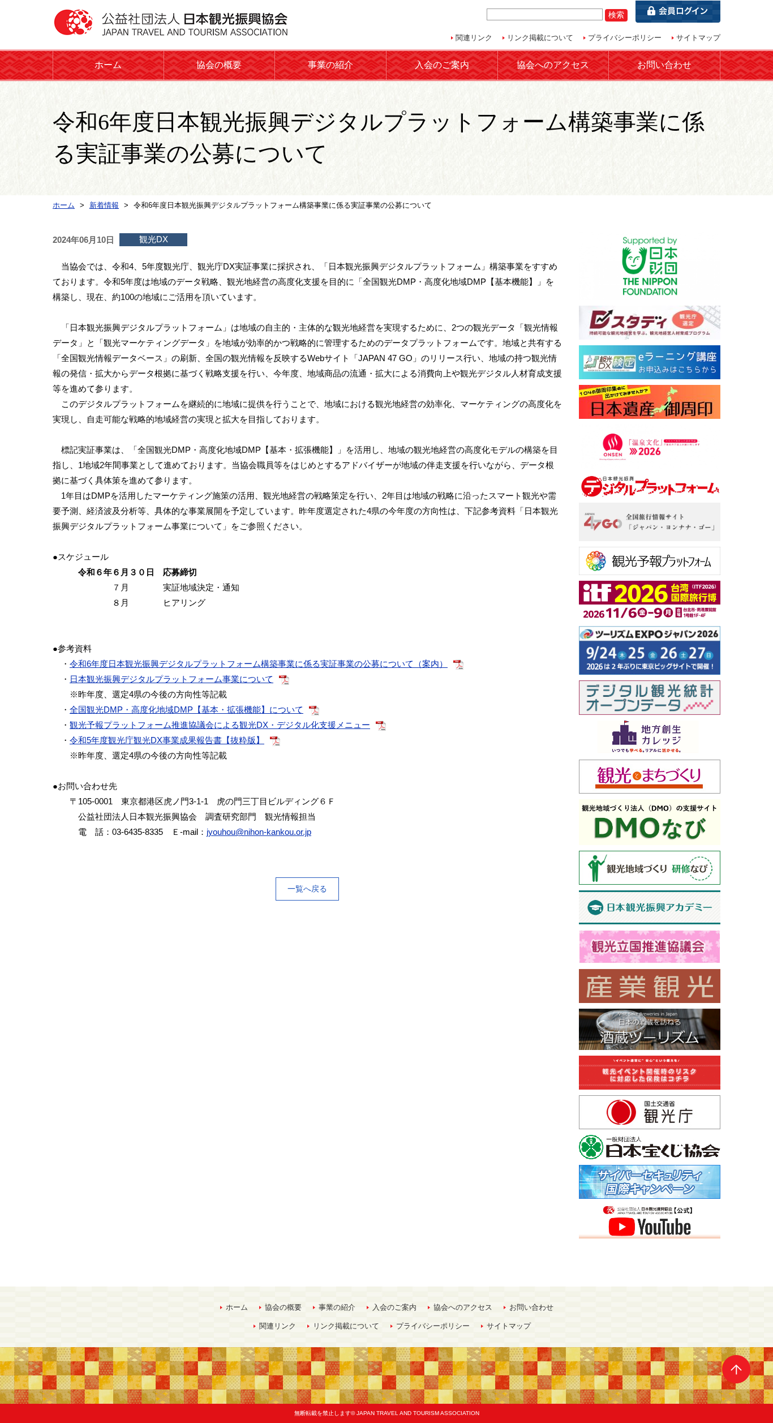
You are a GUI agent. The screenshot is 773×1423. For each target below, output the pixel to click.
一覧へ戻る (307, 888)
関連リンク (474, 37)
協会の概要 (219, 65)
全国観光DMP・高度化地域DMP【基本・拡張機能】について (186, 709)
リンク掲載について (540, 37)
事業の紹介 (330, 65)
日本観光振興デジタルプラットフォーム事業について (171, 679)
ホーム (108, 65)
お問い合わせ (664, 65)
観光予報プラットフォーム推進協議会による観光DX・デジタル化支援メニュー (220, 725)
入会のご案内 (442, 65)
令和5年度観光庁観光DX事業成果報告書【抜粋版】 (167, 740)
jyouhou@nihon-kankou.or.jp (259, 832)
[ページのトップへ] (736, 1369)
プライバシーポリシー (625, 37)
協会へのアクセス (553, 65)
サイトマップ (698, 37)
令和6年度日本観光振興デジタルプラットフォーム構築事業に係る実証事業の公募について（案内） (259, 663)
